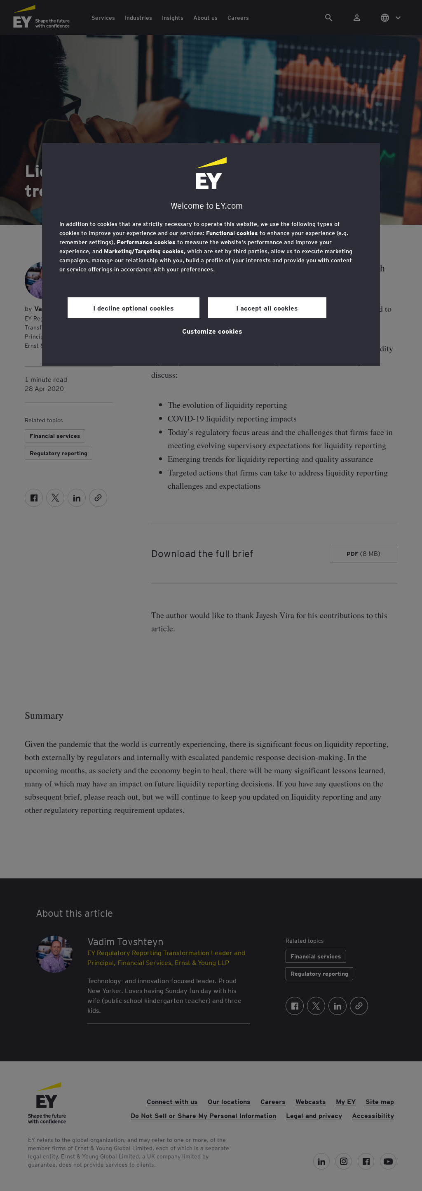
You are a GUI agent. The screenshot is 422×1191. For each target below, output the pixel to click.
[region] (211, 254)
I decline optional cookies (133, 307)
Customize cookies (212, 330)
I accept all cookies (267, 307)
